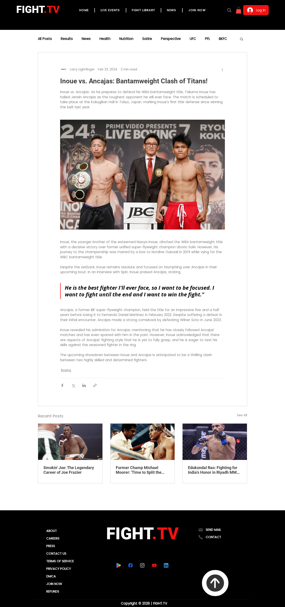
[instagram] (142, 565)
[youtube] (154, 565)
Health (105, 39)
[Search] (229, 10)
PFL (207, 39)
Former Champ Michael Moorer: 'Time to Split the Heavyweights (138, 470)
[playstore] (118, 565)
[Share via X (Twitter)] (73, 385)
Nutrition (126, 39)
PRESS (50, 546)
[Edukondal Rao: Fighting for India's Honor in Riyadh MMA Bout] (215, 442)
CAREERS (52, 538)
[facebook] (130, 565)
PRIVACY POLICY (58, 568)
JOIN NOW (54, 584)
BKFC (223, 39)
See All (242, 415)
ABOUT (51, 531)
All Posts (45, 39)
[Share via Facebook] (62, 385)
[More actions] (222, 69)
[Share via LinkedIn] (84, 385)
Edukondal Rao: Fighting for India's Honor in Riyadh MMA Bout (213, 470)
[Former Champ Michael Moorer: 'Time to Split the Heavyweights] (142, 442)
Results (67, 39)
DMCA (51, 576)
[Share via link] (95, 385)
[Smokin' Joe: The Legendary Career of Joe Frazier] (70, 442)
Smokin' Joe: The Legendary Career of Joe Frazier (68, 470)
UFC (193, 39)
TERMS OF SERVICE (60, 561)
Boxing (66, 370)
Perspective (171, 39)
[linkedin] (166, 565)
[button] (238, 10)
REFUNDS (52, 591)
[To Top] (215, 583)
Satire (147, 39)
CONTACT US (56, 553)
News (86, 39)
